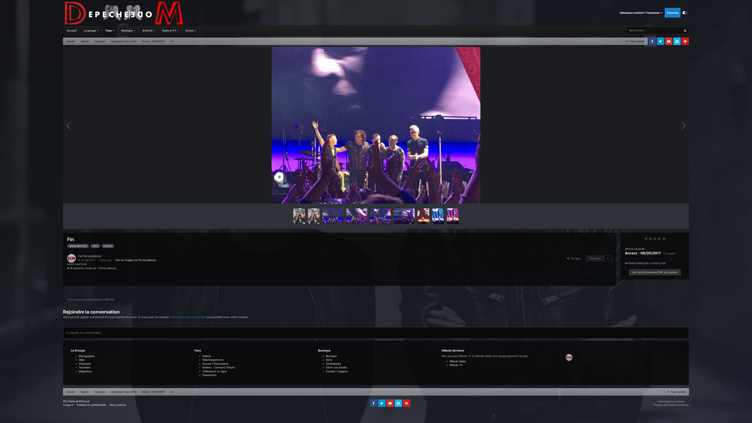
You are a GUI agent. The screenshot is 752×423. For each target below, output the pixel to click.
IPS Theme (69, 401)
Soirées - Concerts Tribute (218, 367)
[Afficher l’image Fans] (299, 216)
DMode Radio (458, 361)
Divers (190, 30)
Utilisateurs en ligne (214, 371)
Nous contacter (117, 404)
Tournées (84, 367)
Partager (575, 258)
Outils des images (669, 196)
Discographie (87, 356)
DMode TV (456, 365)
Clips (82, 359)
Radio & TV (169, 30)
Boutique (127, 30)
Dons (329, 359)
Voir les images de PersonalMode (135, 260)
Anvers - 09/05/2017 (643, 253)
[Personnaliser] (685, 13)
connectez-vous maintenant (188, 317)
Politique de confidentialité (91, 404)
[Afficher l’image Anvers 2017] (423, 216)
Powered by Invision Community (671, 404)
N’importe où (669, 30)
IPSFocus (84, 401)
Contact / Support (337, 371)
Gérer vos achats (336, 367)
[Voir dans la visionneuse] (376, 125)
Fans (109, 30)
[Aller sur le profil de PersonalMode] (71, 258)
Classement (209, 375)
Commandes (333, 363)
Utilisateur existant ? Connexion (640, 12)
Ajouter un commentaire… (86, 332)
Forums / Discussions (215, 363)
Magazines (85, 371)
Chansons (85, 363)
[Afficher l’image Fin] (333, 216)
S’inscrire (673, 12)
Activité (147, 30)
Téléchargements (212, 359)
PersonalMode (92, 256)
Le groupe (90, 30)
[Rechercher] (685, 30)
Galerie (206, 356)
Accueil (72, 30)
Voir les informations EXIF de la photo (655, 272)
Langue (67, 404)
